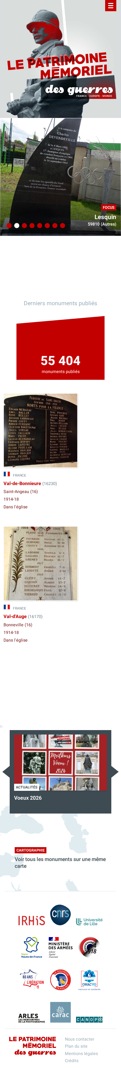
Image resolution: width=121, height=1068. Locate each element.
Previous (6, 771)
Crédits (71, 1061)
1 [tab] (8, 225)
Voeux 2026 (28, 798)
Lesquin (105, 217)
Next (115, 771)
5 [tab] (38, 225)
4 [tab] (31, 225)
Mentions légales (81, 1054)
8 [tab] (61, 225)
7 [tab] (54, 225)
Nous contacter (79, 1039)
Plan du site (76, 1046)
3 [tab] (23, 225)
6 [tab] (46, 225)
